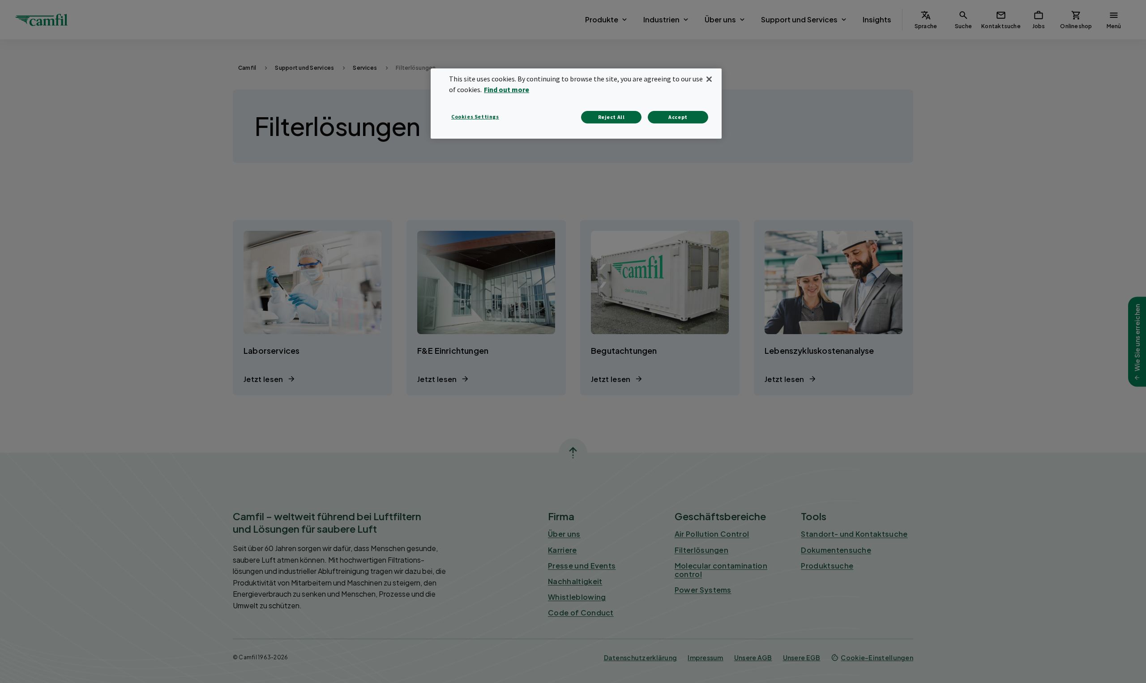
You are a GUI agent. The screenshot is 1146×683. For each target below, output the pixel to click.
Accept (678, 117)
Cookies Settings (475, 116)
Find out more (506, 89)
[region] (576, 103)
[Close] (709, 79)
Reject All (611, 117)
